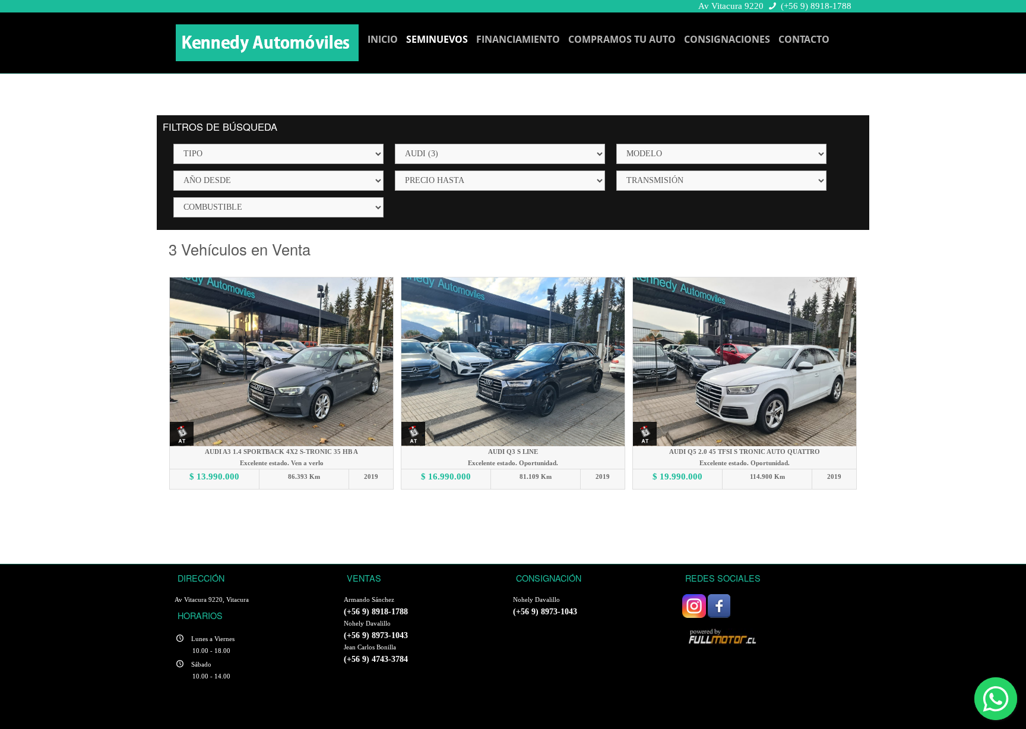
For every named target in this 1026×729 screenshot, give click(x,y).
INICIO (383, 39)
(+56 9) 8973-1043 (376, 635)
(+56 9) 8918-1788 (816, 6)
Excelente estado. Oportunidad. (513, 463)
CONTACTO (803, 39)
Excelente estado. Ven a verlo (282, 463)
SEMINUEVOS (437, 39)
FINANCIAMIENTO (518, 39)
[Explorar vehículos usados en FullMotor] (723, 635)
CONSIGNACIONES (727, 39)
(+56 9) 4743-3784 (376, 659)
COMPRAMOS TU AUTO (622, 39)
